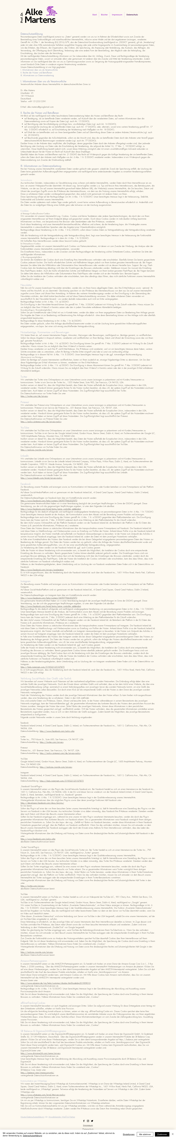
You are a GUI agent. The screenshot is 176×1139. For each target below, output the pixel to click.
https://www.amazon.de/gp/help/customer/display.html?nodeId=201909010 (55, 983)
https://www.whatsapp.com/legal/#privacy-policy (43, 1094)
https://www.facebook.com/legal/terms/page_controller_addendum (51, 509)
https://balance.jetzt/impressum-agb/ (37, 1072)
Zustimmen (162, 1134)
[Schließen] (172, 1134)
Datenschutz (88, 1129)
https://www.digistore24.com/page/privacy (41, 1053)
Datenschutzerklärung (32, 1135)
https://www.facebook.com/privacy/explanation (42, 569)
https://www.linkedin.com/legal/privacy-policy (41, 478)
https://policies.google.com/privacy (37, 449)
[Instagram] (88, 1121)
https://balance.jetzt (128, 1039)
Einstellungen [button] (129, 1134)
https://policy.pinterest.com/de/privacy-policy (41, 421)
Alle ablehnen (145, 1134)
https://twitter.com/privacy (52, 742)
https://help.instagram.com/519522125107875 (42, 667)
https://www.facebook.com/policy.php (57, 731)
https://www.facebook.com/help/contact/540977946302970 (49, 500)
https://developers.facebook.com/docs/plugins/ (42, 803)
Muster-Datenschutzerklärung (32, 1117)
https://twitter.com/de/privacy (34, 396)
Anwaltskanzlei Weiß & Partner (62, 1117)
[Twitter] (92, 1121)
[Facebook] (83, 1121)
